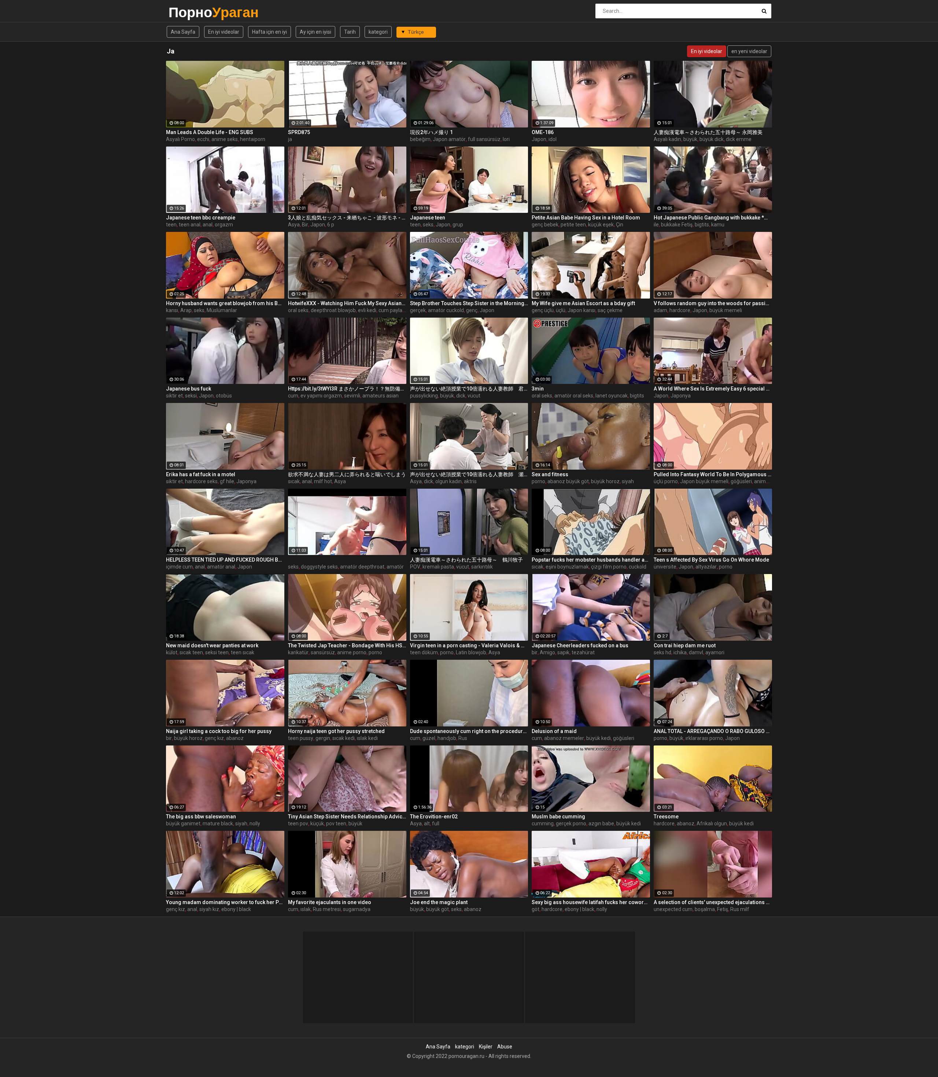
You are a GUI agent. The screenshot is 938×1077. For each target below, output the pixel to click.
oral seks (298, 310)
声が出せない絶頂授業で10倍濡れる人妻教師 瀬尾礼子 (469, 474)
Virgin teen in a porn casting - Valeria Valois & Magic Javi (469, 645)
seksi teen (217, 652)
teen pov (298, 823)
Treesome (666, 816)
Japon (539, 139)
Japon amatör (449, 139)
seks (428, 224)
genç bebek (545, 224)
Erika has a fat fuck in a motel (200, 474)
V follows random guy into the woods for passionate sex (713, 303)
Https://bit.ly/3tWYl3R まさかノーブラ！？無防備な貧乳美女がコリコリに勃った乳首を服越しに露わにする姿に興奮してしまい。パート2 (347, 389)
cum (293, 396)
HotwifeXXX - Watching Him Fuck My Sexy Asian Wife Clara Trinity (347, 303)
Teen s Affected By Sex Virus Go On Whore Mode (711, 560)
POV (415, 567)
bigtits (702, 224)
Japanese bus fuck (188, 389)
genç (471, 310)
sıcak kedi (343, 738)
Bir (305, 224)
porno (538, 481)
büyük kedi (598, 738)
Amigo (547, 652)
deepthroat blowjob (333, 310)
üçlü (560, 310)
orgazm (224, 224)
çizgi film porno (609, 567)
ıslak (305, 909)
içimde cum (179, 567)
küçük (317, 823)
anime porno (768, 481)
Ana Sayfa (183, 32)
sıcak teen (191, 652)
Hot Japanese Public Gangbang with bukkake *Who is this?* (713, 218)
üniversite (665, 567)
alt (427, 823)
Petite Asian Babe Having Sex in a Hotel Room (586, 218)
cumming (543, 823)
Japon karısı (581, 310)
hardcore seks (201, 481)
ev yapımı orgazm (321, 396)
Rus (462, 738)
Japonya (681, 396)
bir (535, 652)
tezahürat (583, 652)
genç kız (214, 738)
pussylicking (424, 396)
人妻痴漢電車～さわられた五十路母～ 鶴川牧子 (466, 560)
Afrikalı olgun (712, 823)
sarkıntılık (482, 567)
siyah (628, 481)
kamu (717, 224)
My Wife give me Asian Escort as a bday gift (583, 303)
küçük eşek (601, 224)
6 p (330, 224)
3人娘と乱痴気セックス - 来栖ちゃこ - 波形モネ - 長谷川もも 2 (347, 218)
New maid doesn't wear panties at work (212, 645)
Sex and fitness (550, 474)
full (435, 823)
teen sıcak (242, 652)
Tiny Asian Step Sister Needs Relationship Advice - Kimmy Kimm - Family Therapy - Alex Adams (347, 816)
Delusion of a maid (554, 731)
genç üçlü (543, 310)
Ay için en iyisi (315, 32)
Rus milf (739, 909)
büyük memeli (725, 310)
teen (171, 224)
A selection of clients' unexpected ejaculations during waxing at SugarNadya (713, 902)
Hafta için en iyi (269, 32)
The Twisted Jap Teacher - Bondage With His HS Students (347, 645)
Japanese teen (427, 218)
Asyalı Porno (180, 139)
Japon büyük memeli (704, 481)
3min (538, 389)
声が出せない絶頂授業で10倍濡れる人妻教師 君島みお (469, 389)
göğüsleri (741, 481)
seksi (191, 396)
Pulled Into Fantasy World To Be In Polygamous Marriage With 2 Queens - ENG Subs (713, 474)
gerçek (418, 310)
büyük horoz (605, 481)
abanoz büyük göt (568, 481)
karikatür (298, 652)
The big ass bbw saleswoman (201, 816)
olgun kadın (448, 481)
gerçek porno (571, 823)
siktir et (174, 396)
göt (535, 909)
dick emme (738, 139)
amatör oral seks (573, 396)
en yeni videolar (749, 51)
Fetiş (722, 909)
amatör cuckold (446, 310)
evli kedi (367, 310)
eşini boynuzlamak (567, 567)
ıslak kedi (367, 738)
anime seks (224, 139)
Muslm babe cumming (558, 816)
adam (660, 310)
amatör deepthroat (362, 567)
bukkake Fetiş (677, 224)
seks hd (662, 652)
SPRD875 (299, 132)
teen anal (189, 224)
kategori (378, 32)
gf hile (227, 481)
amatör (395, 567)
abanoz (235, 738)
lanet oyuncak (611, 396)
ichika (680, 652)
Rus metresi (327, 909)
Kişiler (485, 1047)
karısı (172, 310)
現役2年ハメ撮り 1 (431, 132)
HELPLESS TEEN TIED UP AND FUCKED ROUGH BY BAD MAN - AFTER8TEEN (225, 560)
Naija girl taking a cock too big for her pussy (219, 731)
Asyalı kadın (667, 139)
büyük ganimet (183, 823)
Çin (619, 224)
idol (553, 139)
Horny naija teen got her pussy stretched (336, 731)
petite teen (573, 224)
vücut (474, 396)
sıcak (294, 481)
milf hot (323, 481)
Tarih (350, 32)
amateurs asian (380, 396)
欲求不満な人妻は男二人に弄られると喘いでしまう (347, 474)
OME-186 (543, 132)
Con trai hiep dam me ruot (685, 645)
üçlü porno (666, 481)
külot (171, 652)
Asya (294, 224)
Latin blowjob (471, 652)
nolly (255, 823)
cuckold (637, 567)
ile (656, 224)
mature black (218, 823)
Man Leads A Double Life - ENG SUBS (209, 132)
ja (290, 139)
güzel (428, 738)
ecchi (203, 139)
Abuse (504, 1047)
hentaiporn (252, 139)
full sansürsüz (484, 139)
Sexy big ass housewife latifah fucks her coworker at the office (591, 902)
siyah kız (209, 909)
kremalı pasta (438, 567)
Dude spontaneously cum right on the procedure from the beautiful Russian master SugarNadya (469, 731)
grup (458, 224)
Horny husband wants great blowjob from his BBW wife (225, 303)
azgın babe (601, 823)
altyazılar (706, 567)
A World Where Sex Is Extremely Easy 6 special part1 (713, 389)
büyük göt (437, 909)
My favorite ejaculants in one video (329, 902)
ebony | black (236, 909)
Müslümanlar (222, 310)
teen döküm (424, 652)
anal (208, 224)
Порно (188, 12)
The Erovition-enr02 (434, 816)
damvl (696, 652)
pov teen (336, 823)
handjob (446, 738)
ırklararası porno (704, 738)
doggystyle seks (319, 567)
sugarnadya (356, 909)
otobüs (224, 396)
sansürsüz (323, 652)
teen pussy (300, 738)
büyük (690, 139)
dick (460, 396)
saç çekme (610, 310)
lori (506, 139)
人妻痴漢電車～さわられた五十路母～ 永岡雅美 (708, 132)
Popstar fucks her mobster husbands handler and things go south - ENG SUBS (591, 560)
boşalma (705, 909)
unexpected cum (673, 909)
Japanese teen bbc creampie (200, 218)
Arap (186, 310)
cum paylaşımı (395, 310)
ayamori (714, 652)
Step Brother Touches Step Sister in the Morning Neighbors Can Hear (469, 303)
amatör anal (221, 567)
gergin (322, 738)
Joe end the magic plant (439, 902)
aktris (470, 481)
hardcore (679, 310)
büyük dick (711, 139)
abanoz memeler (564, 738)
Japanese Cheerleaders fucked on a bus (580, 645)
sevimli (352, 396)
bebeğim (420, 139)
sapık (563, 652)
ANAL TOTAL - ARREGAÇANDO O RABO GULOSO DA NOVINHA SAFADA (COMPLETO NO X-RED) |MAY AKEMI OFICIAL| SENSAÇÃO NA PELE (713, 731)
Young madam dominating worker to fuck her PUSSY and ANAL (225, 902)
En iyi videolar (223, 32)
